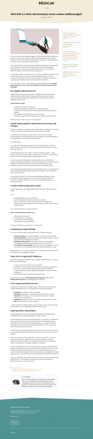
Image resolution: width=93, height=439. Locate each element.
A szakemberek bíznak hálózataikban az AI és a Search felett (25, 371)
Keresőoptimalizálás (16, 367)
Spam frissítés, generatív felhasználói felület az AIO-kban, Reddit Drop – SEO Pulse (71, 35)
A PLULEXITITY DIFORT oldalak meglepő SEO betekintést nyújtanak (27, 369)
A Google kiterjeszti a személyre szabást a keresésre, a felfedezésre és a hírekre (71, 73)
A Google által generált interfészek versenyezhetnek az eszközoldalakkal (72, 44)
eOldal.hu (13, 432)
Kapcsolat (14, 422)
